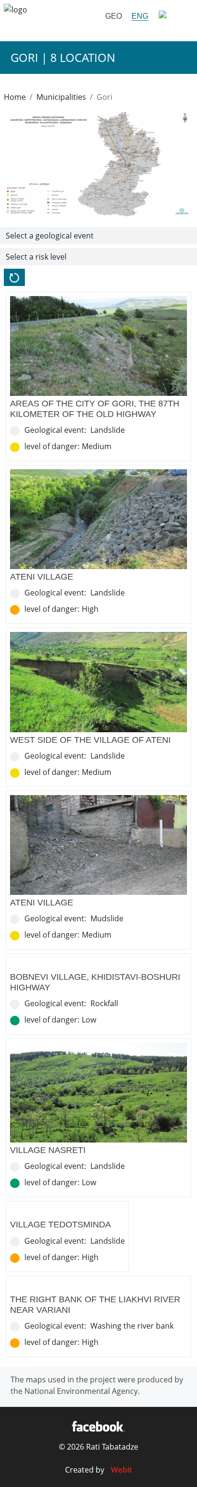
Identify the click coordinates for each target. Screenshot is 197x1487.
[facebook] (98, 1426)
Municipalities (61, 97)
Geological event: (55, 430)
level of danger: (51, 446)
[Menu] (173, 16)
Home (15, 97)
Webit (121, 1469)
